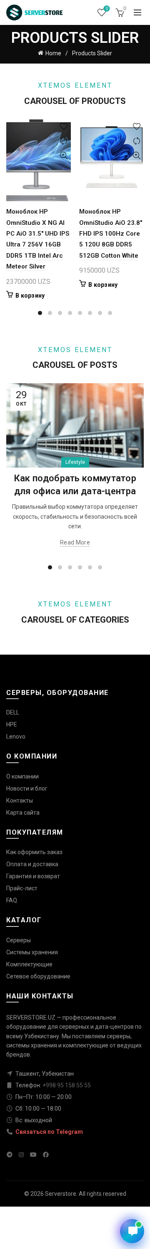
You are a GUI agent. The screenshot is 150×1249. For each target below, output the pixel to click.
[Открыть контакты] (132, 1231)
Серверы (18, 940)
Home (53, 53)
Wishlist (106, 8)
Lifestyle (75, 462)
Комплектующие (29, 964)
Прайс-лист (22, 888)
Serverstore (60, 1193)
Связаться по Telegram (48, 1131)
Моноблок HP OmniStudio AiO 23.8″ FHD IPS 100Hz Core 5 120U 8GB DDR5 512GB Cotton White (110, 233)
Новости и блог (27, 788)
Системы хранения (32, 952)
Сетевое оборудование (38, 976)
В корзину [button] (30, 295)
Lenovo (15, 736)
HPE (11, 724)
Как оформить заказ (34, 852)
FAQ (11, 900)
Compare (63, 141)
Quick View (63, 155)
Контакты (19, 800)
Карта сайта (23, 812)
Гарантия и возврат (33, 876)
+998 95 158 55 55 (66, 1085)
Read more (75, 542)
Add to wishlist (63, 126)
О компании (22, 776)
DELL (12, 712)
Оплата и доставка (32, 864)
